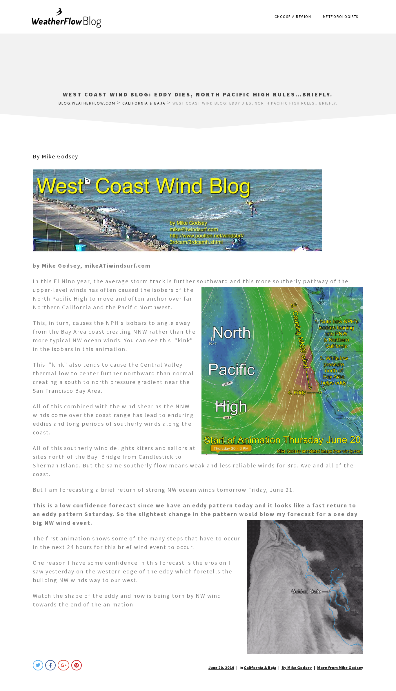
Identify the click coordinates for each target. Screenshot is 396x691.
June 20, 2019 (221, 667)
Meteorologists (340, 16)
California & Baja (260, 667)
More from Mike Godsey (340, 667)
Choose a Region (293, 16)
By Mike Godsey (55, 156)
